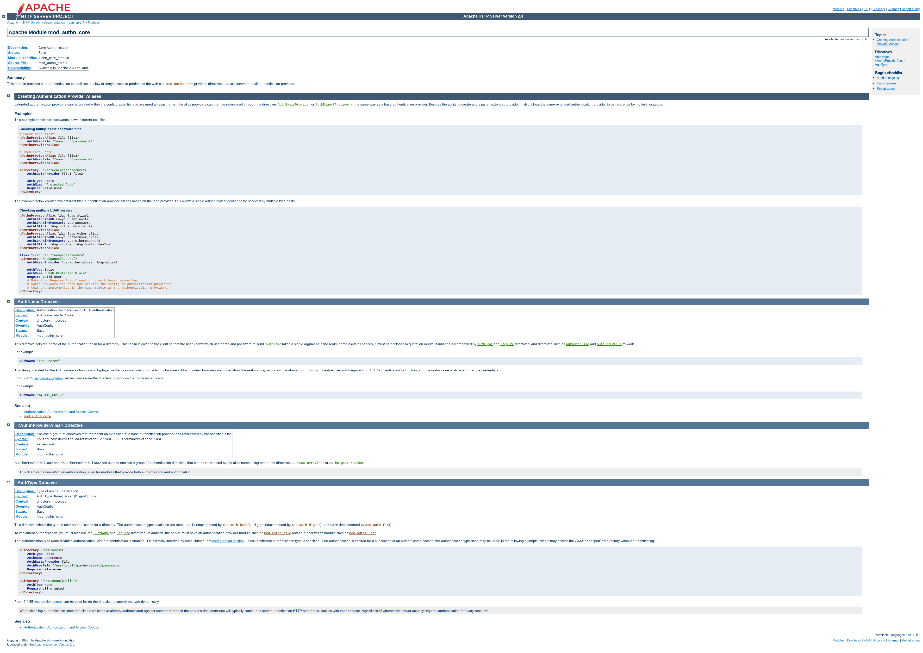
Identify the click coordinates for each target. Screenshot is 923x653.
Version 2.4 (76, 22)
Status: (14, 53)
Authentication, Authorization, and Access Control (61, 412)
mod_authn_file (277, 533)
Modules (838, 9)
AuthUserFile (577, 344)
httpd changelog (888, 78)
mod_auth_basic (236, 525)
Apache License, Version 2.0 (54, 644)
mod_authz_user (362, 533)
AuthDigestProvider (332, 104)
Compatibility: (19, 68)
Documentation (54, 22)
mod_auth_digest (306, 525)
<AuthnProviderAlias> (890, 60)
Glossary (879, 9)
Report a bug (911, 9)
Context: (22, 320)
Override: (23, 325)
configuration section (228, 541)
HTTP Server (31, 22)
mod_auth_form (377, 525)
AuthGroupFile (609, 344)
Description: (18, 48)
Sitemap (893, 9)
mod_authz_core (37, 416)
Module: (22, 335)
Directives (854, 9)
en (858, 39)
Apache (12, 22)
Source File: (18, 63)
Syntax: (21, 315)
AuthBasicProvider (294, 104)
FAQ (867, 9)
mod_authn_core (179, 84)
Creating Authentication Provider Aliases (893, 42)
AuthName (101, 533)
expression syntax (48, 378)
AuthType (485, 344)
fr (866, 39)
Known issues (886, 83)
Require (507, 344)
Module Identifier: (22, 58)
